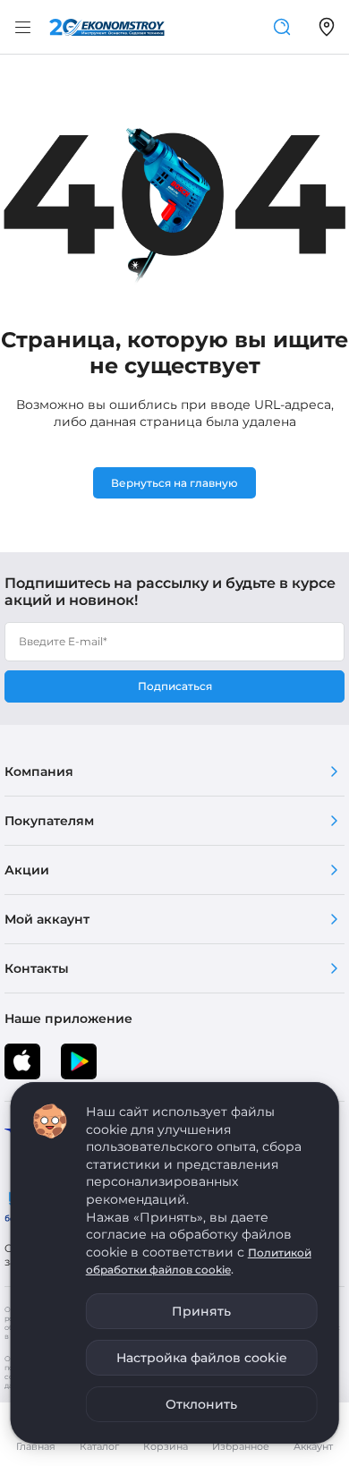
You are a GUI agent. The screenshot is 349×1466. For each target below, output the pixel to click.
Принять (201, 1311)
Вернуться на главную (174, 483)
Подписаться (175, 686)
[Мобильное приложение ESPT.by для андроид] (22, 1061)
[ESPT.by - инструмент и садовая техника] (107, 27)
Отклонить (201, 1404)
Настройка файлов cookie (201, 1358)
